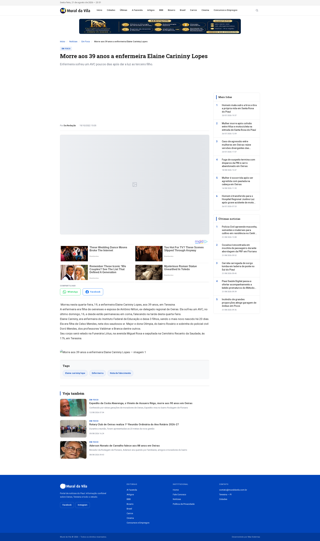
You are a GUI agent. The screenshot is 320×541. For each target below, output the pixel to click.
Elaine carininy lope (75, 373)
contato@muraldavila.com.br (233, 490)
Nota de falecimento (120, 373)
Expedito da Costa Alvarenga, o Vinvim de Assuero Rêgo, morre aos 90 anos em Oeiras (140, 403)
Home (176, 490)
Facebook (67, 505)
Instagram (82, 505)
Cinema (205, 10)
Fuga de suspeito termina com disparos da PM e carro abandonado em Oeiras (238, 162)
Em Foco (86, 41)
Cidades (111, 10)
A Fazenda (137, 10)
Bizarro (171, 10)
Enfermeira (97, 373)
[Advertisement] (134, 93)
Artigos (150, 10)
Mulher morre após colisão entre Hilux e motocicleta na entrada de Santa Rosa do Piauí (239, 126)
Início (99, 10)
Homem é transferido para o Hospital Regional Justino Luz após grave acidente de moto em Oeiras (238, 199)
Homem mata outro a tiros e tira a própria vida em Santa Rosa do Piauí (239, 108)
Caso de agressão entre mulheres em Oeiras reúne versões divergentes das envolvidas (236, 145)
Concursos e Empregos (225, 10)
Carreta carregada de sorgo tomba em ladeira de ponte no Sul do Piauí (238, 266)
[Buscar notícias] (257, 10)
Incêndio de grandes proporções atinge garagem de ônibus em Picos (239, 302)
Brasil (182, 10)
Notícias (73, 41)
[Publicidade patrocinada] (160, 26)
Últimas (123, 10)
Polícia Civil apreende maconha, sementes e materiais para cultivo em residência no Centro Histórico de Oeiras (239, 230)
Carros (193, 10)
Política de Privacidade (183, 504)
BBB (161, 10)
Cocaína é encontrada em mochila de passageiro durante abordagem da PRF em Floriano (239, 248)
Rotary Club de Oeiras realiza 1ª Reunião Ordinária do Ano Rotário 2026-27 (134, 424)
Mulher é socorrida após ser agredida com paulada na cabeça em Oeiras (237, 181)
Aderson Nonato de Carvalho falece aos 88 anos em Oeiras (124, 445)
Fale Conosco (179, 494)
